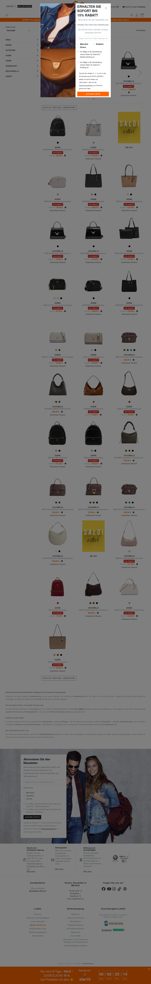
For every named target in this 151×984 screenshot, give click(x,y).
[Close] (106, 8)
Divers (83, 47)
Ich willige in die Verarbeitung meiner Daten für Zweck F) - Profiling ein (91, 65)
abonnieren (93, 94)
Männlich (84, 44)
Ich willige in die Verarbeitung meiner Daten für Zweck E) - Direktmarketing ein (91, 54)
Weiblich (100, 44)
